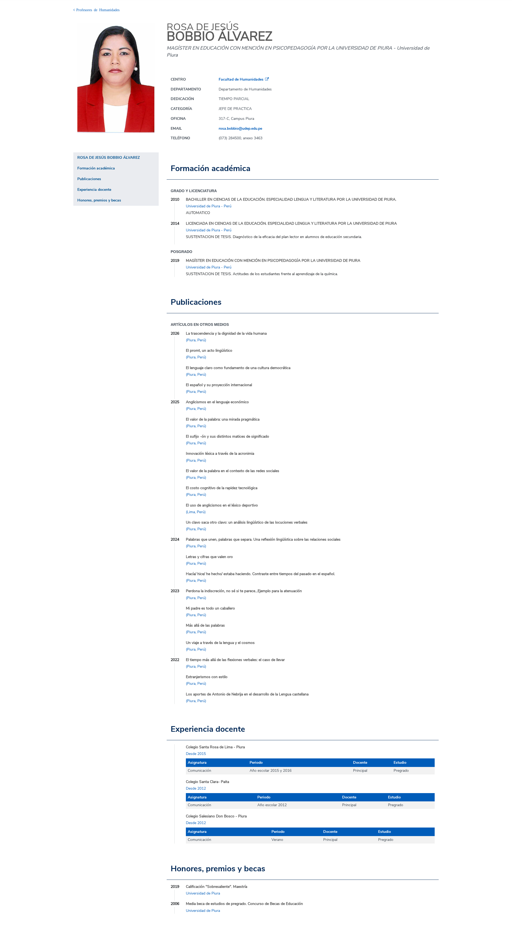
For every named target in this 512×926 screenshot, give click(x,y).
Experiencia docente (94, 189)
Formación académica (96, 168)
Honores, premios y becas (99, 200)
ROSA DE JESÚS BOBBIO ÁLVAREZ (108, 157)
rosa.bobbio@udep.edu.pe (240, 128)
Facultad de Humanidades (241, 79)
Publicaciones (89, 178)
